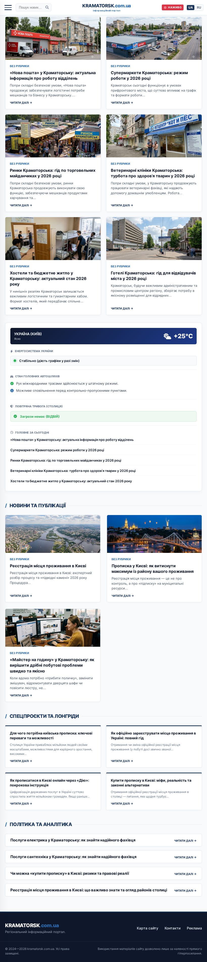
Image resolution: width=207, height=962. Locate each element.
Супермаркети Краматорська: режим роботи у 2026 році (57, 450)
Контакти (172, 928)
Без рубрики (19, 66)
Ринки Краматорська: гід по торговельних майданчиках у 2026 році (65, 460)
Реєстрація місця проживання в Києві (48, 565)
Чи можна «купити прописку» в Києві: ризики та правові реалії (69, 873)
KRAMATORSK (106, 8)
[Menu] (8, 7)
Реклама (194, 928)
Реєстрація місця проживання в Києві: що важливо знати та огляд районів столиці (88, 890)
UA (190, 7)
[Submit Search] (47, 7)
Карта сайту (147, 928)
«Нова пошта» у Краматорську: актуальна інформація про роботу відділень (72, 440)
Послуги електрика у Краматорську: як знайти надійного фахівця (73, 840)
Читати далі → (21, 102)
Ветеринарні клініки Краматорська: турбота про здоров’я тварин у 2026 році (73, 471)
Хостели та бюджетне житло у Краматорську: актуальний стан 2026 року (48, 278)
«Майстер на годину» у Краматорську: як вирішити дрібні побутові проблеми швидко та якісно (52, 665)
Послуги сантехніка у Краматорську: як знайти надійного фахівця (73, 856)
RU (199, 7)
